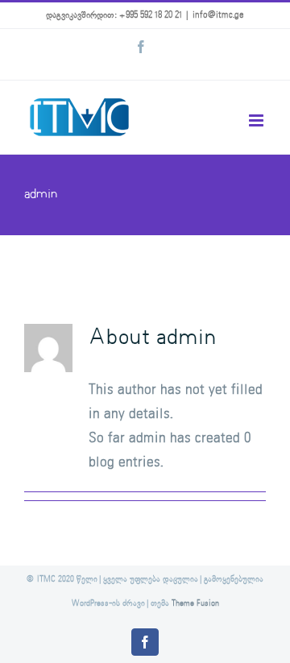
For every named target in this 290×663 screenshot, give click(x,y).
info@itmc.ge (218, 15)
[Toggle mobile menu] (257, 120)
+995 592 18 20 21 (150, 15)
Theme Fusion (195, 603)
